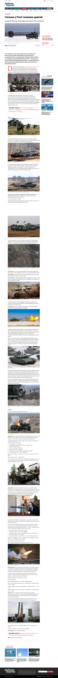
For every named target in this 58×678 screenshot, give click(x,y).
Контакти (40, 10)
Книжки (31, 10)
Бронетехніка (12, 637)
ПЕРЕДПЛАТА (48, 676)
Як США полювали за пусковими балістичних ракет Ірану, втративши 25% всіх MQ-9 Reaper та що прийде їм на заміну (10, 659)
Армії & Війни (8, 14)
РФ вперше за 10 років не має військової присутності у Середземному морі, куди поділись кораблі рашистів (46, 113)
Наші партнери (35, 10)
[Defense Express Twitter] (39, 676)
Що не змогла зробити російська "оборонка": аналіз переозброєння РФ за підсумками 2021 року (24, 109)
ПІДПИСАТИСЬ (50, 671)
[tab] (44, 76)
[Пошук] (52, 8)
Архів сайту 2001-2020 (47, 10)
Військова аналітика (19, 637)
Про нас (12, 10)
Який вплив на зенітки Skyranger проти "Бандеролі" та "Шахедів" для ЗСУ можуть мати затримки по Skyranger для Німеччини (34, 659)
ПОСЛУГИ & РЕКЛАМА (43, 676)
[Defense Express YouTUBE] (38, 676)
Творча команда (17, 10)
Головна (6, 14)
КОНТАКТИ (52, 676)
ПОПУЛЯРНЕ (49, 76)
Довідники (26, 10)
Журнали (22, 10)
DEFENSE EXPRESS (12, 45)
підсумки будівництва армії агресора (31, 66)
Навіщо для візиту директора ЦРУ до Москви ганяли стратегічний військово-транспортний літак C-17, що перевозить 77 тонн (47, 88)
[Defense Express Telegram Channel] (40, 676)
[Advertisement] (36, 4)
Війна (14, 637)
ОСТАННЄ (44, 76)
